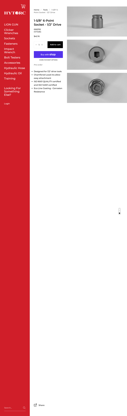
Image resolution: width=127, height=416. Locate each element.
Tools (45, 10)
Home (36, 10)
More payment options (48, 60)
